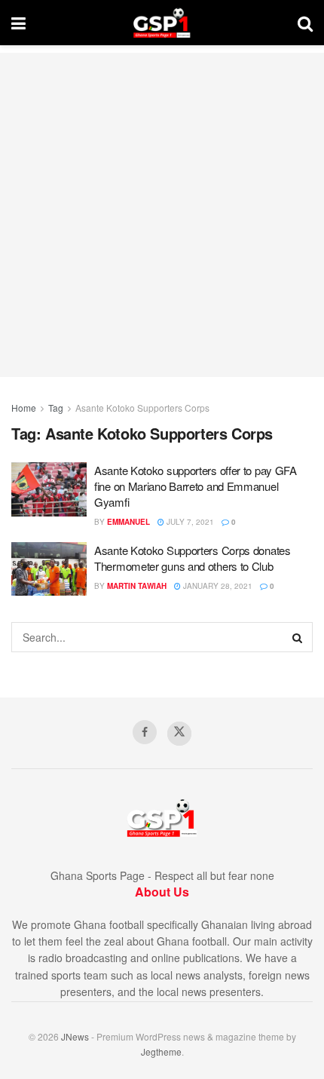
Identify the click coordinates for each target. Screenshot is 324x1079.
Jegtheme (161, 1051)
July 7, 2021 (189, 522)
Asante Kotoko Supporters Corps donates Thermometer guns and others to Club (192, 558)
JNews (75, 1036)
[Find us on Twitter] (179, 734)
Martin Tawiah (137, 586)
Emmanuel (128, 522)
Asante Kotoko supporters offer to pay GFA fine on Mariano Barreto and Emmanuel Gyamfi (195, 486)
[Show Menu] (18, 22)
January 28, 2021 (216, 586)
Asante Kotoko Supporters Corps (142, 407)
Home (23, 407)
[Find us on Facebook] (145, 732)
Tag (55, 407)
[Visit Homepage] (161, 23)
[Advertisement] (162, 215)
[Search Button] (305, 22)
